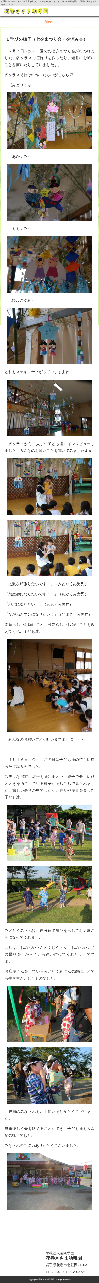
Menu (50, 22)
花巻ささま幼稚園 (26, 10)
